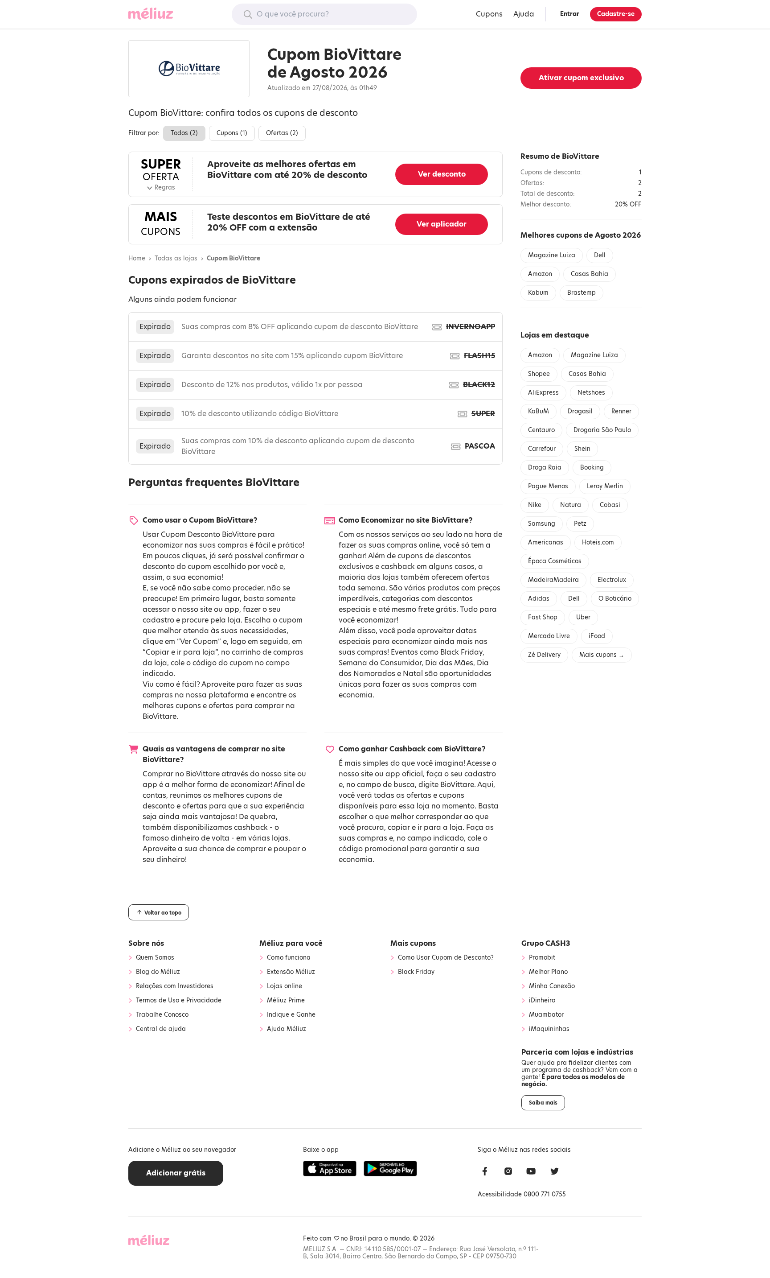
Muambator (546, 1014)
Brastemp (581, 293)
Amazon (540, 274)
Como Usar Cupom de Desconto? (446, 957)
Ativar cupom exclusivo (581, 78)
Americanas (545, 542)
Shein (582, 449)
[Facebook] (485, 1172)
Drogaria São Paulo (602, 430)
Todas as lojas (176, 258)
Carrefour (542, 449)
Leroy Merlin (605, 486)
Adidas (538, 598)
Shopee (539, 374)
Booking (592, 467)
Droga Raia (544, 467)
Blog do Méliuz (158, 972)
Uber (583, 617)
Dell (600, 255)
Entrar (569, 14)
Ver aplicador (442, 224)
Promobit (542, 957)
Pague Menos (548, 486)
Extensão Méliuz (291, 972)
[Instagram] (508, 1172)
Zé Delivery (544, 655)
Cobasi (610, 505)
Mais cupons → (601, 655)
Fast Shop (542, 617)
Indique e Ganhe (291, 1014)
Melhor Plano (548, 972)
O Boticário (614, 598)
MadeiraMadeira (553, 580)
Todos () (184, 133)
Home (136, 258)
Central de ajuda (161, 1029)
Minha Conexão (552, 986)
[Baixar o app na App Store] (329, 1169)
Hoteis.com (598, 542)
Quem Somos (155, 957)
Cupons (489, 14)
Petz (580, 523)
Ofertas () (282, 133)
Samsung (541, 523)
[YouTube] (531, 1172)
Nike (534, 505)
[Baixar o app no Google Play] (390, 1169)
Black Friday (461, 652)
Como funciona (289, 957)
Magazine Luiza (551, 255)
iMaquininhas (549, 1029)
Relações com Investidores (174, 986)
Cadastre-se (616, 14)
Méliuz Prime (286, 1000)
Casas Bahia (589, 274)
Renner (621, 411)
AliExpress (543, 392)
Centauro (541, 430)
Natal (413, 673)
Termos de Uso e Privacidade (178, 1000)
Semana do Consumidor (380, 663)
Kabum (538, 293)
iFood (597, 636)
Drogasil (580, 411)
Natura (570, 505)
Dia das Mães (449, 663)
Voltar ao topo (162, 912)
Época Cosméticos (555, 561)
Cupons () (232, 133)
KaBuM (538, 411)
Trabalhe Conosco (162, 1014)
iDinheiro (542, 1000)
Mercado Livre (549, 636)
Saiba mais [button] (543, 1102)
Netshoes (591, 392)
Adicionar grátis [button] (175, 1173)
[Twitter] (554, 1172)
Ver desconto (442, 174)
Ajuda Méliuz (286, 1029)
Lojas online (284, 986)
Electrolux (612, 580)
